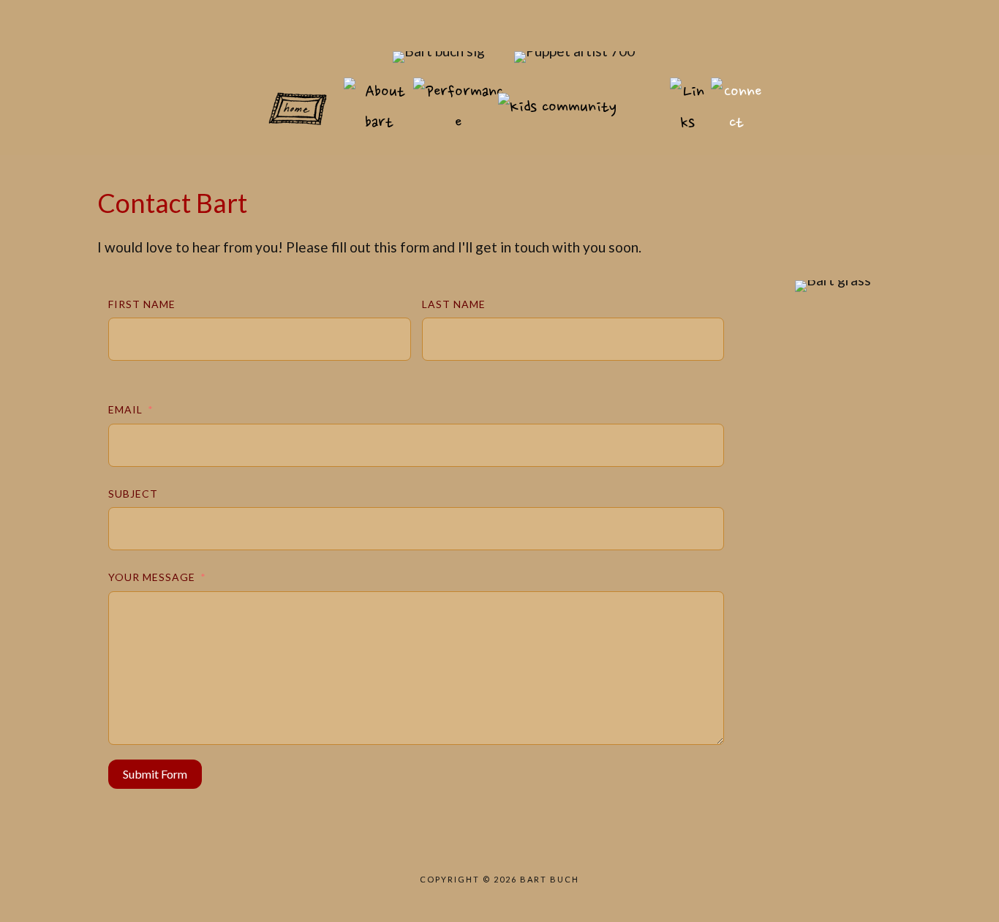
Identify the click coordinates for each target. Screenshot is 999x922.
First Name (142, 304)
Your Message (151, 577)
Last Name (454, 304)
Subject (133, 493)
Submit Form (155, 774)
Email (125, 409)
